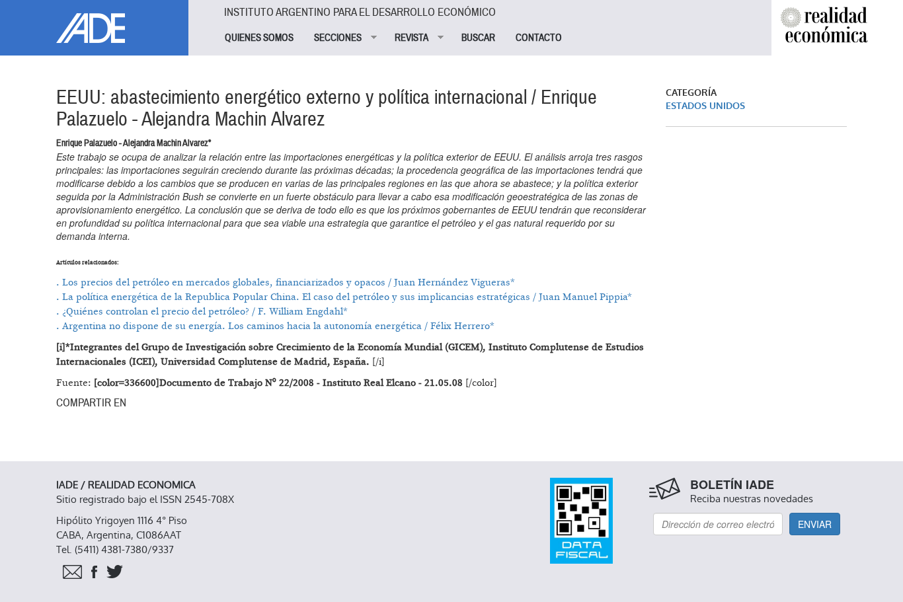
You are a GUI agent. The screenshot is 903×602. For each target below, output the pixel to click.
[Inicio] (94, 21)
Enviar (815, 524)
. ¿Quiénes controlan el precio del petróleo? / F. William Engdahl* (202, 311)
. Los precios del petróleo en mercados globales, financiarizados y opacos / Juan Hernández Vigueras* (285, 282)
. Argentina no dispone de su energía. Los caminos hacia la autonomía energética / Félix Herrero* (275, 326)
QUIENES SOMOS (259, 37)
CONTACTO (539, 37)
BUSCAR (478, 37)
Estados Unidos (705, 106)
